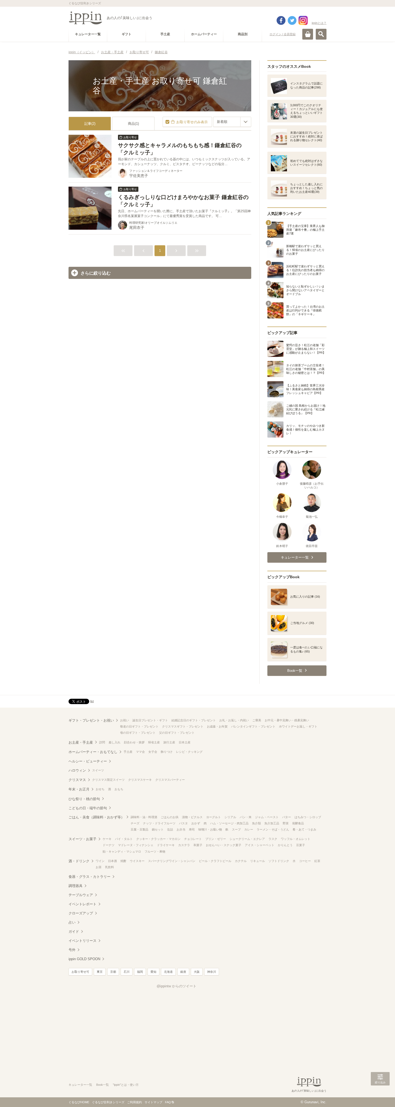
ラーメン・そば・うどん (273, 829)
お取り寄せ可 (80, 971)
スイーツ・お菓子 (82, 839)
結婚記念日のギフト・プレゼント (193, 720)
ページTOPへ (380, 1095)
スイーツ (98, 770)
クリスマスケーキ (140, 779)
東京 (100, 971)
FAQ (168, 1102)
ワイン (100, 861)
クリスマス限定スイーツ (108, 779)
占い (72, 922)
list (92, 701)
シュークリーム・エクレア (247, 838)
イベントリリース (82, 941)
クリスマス (77, 780)
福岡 (140, 971)
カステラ (184, 845)
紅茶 (317, 861)
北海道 (168, 971)
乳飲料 (109, 867)
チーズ (135, 823)
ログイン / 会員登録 (283, 34)
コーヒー (305, 861)
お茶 (99, 867)
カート (307, 34)
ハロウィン (77, 770)
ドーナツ (108, 845)
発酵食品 (298, 823)
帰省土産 (154, 742)
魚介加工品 (271, 823)
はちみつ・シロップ (308, 817)
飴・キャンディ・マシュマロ (122, 851)
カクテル (241, 861)
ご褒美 (256, 720)
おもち (118, 789)
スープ (236, 829)
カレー (248, 829)
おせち (100, 789)
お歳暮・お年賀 (217, 726)
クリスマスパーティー (170, 779)
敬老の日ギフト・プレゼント (139, 726)
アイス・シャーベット (259, 845)
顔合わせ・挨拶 (134, 742)
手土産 (128, 751)
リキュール (257, 861)
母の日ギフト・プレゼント (138, 732)
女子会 (152, 751)
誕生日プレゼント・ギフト (150, 720)
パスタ (183, 823)
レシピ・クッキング (189, 751)
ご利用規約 (134, 1102)
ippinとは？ (319, 22)
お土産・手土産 (81, 742)
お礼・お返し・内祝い (234, 720)
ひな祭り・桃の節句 (84, 799)
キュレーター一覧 (80, 1084)
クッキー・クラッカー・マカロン (158, 838)
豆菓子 (300, 845)
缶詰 (170, 829)
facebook (281, 20)
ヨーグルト (213, 817)
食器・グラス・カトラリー (89, 877)
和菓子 (197, 845)
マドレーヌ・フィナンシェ (135, 845)
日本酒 (112, 861)
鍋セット (158, 829)
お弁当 (181, 829)
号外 (72, 950)
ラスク (272, 838)
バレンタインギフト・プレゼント (253, 726)
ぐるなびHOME (79, 1102)
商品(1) (133, 124)
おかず (195, 823)
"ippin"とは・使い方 (126, 1084)
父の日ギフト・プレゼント (177, 732)
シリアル (230, 817)
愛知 (153, 971)
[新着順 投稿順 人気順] (232, 122)
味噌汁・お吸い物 (210, 829)
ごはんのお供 (169, 817)
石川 (127, 971)
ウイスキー (137, 861)
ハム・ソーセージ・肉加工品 (229, 823)
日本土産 (185, 742)
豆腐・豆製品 (139, 829)
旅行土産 (169, 742)
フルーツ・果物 (155, 851)
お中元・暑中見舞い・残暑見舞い (287, 720)
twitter (292, 20)
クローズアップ (81, 913)
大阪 (197, 971)
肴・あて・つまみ (304, 829)
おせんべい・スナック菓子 (223, 845)
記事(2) (89, 124)
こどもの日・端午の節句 (88, 808)
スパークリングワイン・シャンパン (171, 861)
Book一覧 (102, 1084)
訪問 (102, 742)
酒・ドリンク (79, 861)
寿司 (192, 829)
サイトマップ (153, 1102)
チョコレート (193, 838)
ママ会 (140, 751)
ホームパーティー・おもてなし (93, 752)
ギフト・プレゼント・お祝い (91, 720)
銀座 (183, 971)
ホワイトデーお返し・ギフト (298, 726)
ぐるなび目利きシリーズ (108, 1102)
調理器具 (75, 886)
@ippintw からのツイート (176, 986)
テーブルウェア (81, 895)
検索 (321, 34)
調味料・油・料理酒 (144, 817)
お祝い (124, 720)
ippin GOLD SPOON (84, 959)
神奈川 (211, 971)
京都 (113, 971)
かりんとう (285, 845)
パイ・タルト (124, 838)
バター (286, 817)
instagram (303, 20)
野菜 (286, 823)
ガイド (74, 931)
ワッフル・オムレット (295, 838)
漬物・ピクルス (192, 817)
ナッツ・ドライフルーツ (159, 823)
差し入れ (114, 742)
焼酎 (123, 861)
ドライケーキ (166, 845)
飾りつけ (167, 751)
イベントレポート (82, 904)
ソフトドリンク (278, 861)
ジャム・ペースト (267, 817)
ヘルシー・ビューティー (88, 761)
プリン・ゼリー (215, 838)
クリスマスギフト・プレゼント (182, 726)
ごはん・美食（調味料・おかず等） (96, 817)
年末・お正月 (79, 789)
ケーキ (107, 838)
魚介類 (256, 823)
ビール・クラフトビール (215, 861)
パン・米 (246, 817)
